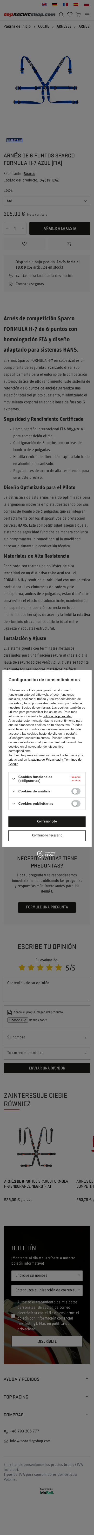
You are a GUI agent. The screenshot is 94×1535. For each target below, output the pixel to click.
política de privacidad (57, 716)
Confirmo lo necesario (47, 835)
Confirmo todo (47, 821)
